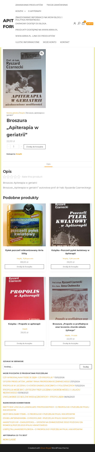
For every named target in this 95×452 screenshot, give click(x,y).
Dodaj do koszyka (34, 146)
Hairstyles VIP (10, 422)
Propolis (74, 335)
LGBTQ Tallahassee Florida (18, 429)
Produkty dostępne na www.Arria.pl (36, 30)
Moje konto (49, 42)
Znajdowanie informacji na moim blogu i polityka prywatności (38, 18)
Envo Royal (46, 448)
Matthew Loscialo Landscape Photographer (28, 407)
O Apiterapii (34, 11)
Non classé (9, 439)
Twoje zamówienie (57, 5)
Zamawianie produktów (29, 5)
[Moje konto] (74, 23)
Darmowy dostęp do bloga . (31, 23)
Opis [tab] (48, 164)
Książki (22, 113)
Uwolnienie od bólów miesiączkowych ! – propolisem (33, 397)
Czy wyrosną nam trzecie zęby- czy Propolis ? (28, 377)
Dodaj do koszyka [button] (24, 267)
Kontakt (64, 42)
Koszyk (19, 11)
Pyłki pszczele (28, 258)
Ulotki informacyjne (27, 42)
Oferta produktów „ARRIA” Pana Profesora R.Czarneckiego (36, 381)
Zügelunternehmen (14, 418)
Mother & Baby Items (14, 414)
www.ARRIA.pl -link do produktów (35, 36)
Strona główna (12, 113)
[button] (41, 53)
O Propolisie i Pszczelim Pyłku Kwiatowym (51, 414)
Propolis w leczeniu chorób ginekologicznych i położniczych (38, 385)
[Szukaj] (79, 23)
